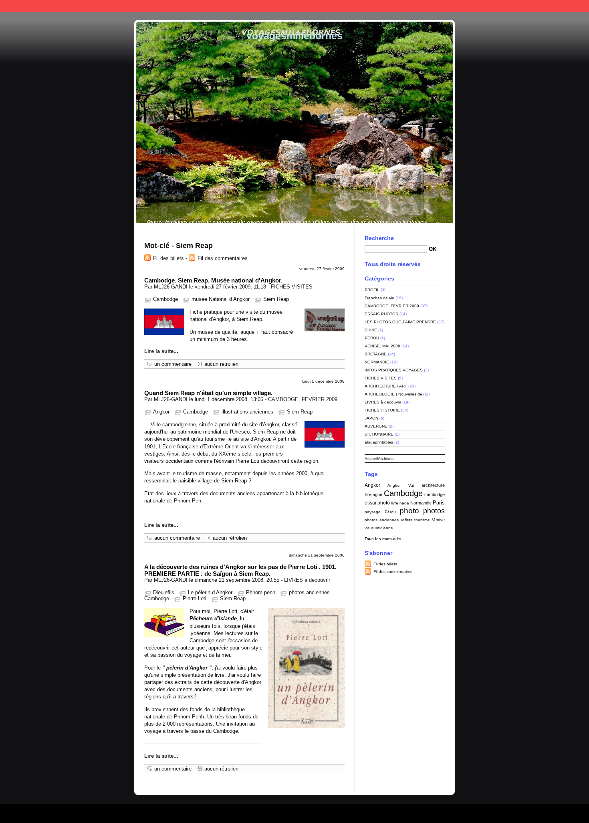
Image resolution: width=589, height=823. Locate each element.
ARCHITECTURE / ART (386, 386)
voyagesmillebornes (294, 35)
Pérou (390, 512)
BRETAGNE (376, 354)
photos (434, 511)
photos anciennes (382, 520)
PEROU (372, 338)
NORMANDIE (377, 362)
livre (394, 503)
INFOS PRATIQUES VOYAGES (394, 370)
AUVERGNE (376, 426)
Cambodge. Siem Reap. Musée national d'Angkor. (213, 280)
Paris (439, 503)
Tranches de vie (379, 298)
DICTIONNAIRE (379, 434)
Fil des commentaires (223, 258)
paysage (373, 512)
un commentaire (173, 364)
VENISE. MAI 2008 (382, 346)
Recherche (379, 238)
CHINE (371, 330)
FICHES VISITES (292, 287)
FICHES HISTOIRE (382, 410)
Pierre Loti (194, 598)
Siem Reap (276, 299)
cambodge (434, 494)
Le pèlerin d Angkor (210, 592)
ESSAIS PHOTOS (381, 314)
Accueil (371, 458)
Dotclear (314, 811)
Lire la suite (158, 351)
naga (404, 503)
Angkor (161, 412)
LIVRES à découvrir (307, 580)
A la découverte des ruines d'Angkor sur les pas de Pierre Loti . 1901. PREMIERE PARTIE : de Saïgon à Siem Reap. (240, 570)
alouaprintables (379, 442)
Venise (438, 519)
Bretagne (373, 494)
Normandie (421, 502)
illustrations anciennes (247, 412)
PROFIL (372, 290)
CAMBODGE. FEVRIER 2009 (302, 399)
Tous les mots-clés (383, 539)
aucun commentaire (177, 538)
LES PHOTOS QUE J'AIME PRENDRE (400, 322)
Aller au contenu (482, 6)
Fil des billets (168, 258)
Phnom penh (260, 592)
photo (409, 510)
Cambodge (165, 299)
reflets (406, 520)
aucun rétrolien (221, 364)
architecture (433, 485)
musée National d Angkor (221, 299)
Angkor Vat (400, 485)
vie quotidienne (379, 528)
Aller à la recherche (563, 6)
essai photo (377, 503)
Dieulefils (163, 592)
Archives (385, 458)
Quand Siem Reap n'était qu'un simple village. (208, 392)
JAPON (371, 418)
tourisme (422, 520)
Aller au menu (521, 6)
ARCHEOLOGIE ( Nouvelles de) (394, 394)
